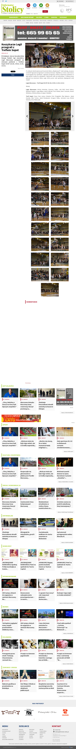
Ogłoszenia (36, 13)
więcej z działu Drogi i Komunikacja (65, 512)
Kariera (54, 17)
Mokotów (19, 20)
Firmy (32, 13)
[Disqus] (50, 324)
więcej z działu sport (68, 451)
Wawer (27, 23)
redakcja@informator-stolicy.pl (62, 731)
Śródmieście (55, 20)
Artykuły (28, 13)
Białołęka (10, 20)
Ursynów (70, 20)
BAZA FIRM (47, 7)
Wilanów (36, 23)
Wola (44, 23)
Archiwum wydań (27, 17)
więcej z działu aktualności (67, 412)
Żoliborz (48, 23)
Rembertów (49, 20)
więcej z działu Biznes (68, 633)
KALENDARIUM (34, 7)
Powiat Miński (29, 20)
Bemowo (5, 20)
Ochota (23, 20)
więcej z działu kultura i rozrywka (65, 481)
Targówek (62, 20)
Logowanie (60, 1)
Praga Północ (36, 20)
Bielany (14, 20)
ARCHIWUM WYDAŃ (28, 8)
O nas (46, 17)
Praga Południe (43, 20)
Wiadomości (13, 17)
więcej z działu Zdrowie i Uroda (66, 696)
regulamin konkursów (7, 739)
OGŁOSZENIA (41, 7)
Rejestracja (70, 1)
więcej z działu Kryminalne (67, 542)
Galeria (39, 17)
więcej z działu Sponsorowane (66, 603)
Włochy (40, 23)
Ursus (66, 20)
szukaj (45, 11)
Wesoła (31, 23)
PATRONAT (63, 17)
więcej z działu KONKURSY (67, 572)
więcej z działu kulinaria (68, 663)
